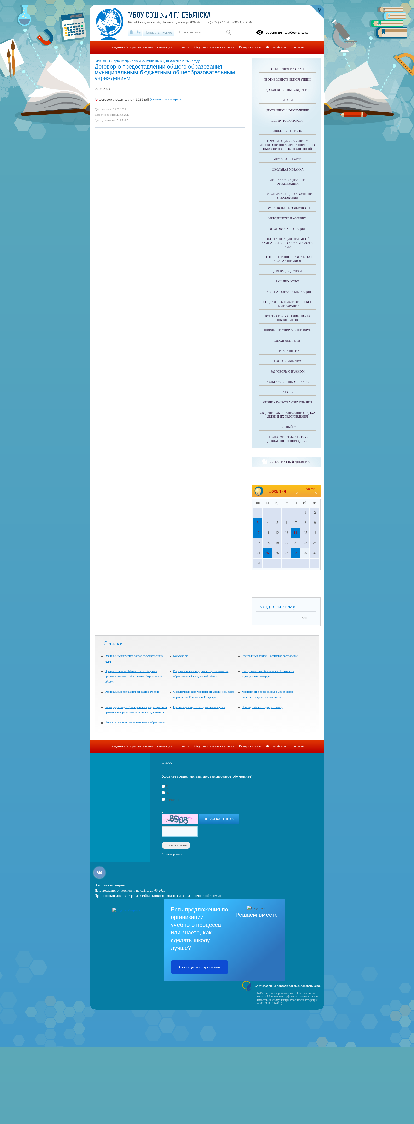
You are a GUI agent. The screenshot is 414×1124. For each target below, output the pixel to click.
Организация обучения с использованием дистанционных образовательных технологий (287, 145)
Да (167, 787)
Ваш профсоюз (287, 281)
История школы (250, 47)
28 (295, 553)
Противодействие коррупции (287, 79)
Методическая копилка (287, 218)
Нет (168, 793)
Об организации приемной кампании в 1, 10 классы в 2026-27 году (154, 61)
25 (267, 553)
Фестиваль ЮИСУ (287, 159)
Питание (287, 100)
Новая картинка (219, 819)
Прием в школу (287, 351)
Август (311, 488)
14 (295, 533)
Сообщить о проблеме (199, 967)
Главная (101, 61)
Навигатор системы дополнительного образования (135, 722)
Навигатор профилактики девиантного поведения (287, 439)
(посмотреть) (173, 99)
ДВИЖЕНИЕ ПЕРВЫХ (287, 131)
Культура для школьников (287, 382)
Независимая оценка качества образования (287, 196)
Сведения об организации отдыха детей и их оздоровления (287, 414)
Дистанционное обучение (287, 110)
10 (257, 533)
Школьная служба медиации (287, 292)
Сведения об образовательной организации (141, 47)
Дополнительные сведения (287, 90)
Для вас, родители (287, 271)
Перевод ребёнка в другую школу (262, 707)
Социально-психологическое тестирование (287, 304)
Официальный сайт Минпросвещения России (132, 691)
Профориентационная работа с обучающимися (287, 259)
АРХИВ (288, 392)
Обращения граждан (287, 69)
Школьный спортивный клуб (287, 330)
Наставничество (287, 361)
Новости (183, 47)
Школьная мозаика (288, 169)
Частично (172, 799)
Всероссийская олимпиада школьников (287, 318)
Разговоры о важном (288, 371)
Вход (304, 618)
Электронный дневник (290, 462)
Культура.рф (180, 655)
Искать (228, 32)
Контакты (297, 47)
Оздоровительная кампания (214, 47)
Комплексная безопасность (287, 208)
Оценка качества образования (287, 402)
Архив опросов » (172, 854)
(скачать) (157, 99)
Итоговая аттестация (287, 229)
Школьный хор (287, 427)
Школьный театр (287, 340)
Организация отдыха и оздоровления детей (199, 707)
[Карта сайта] (138, 32)
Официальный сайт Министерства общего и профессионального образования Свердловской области (133, 676)
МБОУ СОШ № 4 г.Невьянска (169, 15)
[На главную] (131, 32)
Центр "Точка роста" (287, 120)
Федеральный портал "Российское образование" (270, 655)
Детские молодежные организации (287, 181)
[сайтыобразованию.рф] (317, 12)
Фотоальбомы (276, 47)
